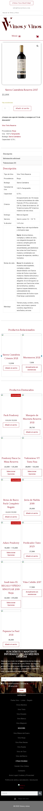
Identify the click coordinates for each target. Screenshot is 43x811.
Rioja (14, 131)
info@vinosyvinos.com (21, 8)
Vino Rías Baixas (21, 742)
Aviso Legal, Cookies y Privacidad (21, 775)
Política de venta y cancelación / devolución (21, 780)
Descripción (7, 154)
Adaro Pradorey (11, 542)
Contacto (21, 771)
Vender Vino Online (21, 766)
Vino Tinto (21, 709)
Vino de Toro (21, 752)
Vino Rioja (21, 738)
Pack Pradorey (11, 415)
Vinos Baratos (21, 705)
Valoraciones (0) (9, 163)
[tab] (21, 154)
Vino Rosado (21, 714)
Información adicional (11, 158)
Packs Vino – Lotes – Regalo (21, 700)
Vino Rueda (21, 747)
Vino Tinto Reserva (9, 125)
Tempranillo (15, 134)
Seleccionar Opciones (11, 472)
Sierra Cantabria (15, 137)
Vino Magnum (21, 723)
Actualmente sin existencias (32, 368)
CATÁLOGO (21, 695)
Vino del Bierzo (21, 756)
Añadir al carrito (22, 108)
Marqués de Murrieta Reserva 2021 (32, 419)
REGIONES (21, 728)
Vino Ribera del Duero (22, 733)
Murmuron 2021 (31, 357)
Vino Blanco (21, 719)
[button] (16, 36)
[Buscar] (40, 793)
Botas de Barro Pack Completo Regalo (11, 503)
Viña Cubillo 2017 (32, 582)
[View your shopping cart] (37, 37)
